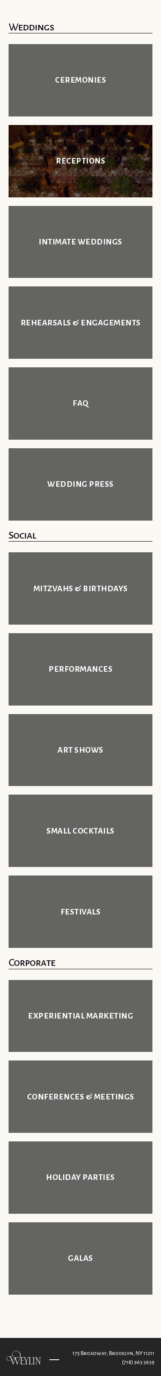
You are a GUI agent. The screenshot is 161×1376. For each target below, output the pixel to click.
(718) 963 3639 (138, 1362)
